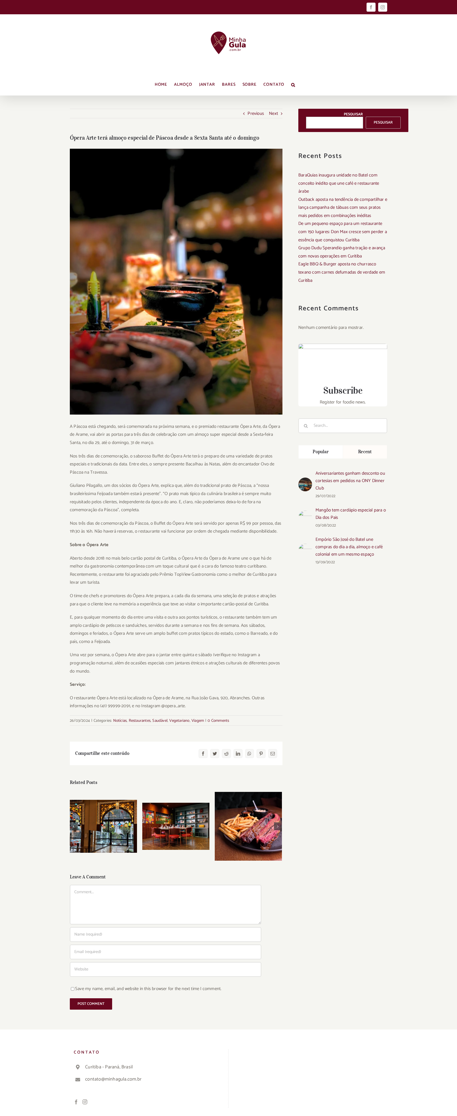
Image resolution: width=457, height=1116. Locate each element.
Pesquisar (353, 114)
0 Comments (218, 720)
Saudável (159, 720)
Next (273, 113)
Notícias (120, 720)
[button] (293, 84)
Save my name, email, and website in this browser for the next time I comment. (148, 988)
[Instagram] (85, 1101)
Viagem (197, 720)
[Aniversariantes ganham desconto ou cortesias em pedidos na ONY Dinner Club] (305, 481)
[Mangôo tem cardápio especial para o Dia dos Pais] (305, 514)
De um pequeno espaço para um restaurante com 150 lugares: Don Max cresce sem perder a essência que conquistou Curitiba (342, 231)
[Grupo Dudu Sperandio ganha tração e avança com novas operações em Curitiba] (175, 826)
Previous (256, 113)
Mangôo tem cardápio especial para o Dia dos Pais (351, 513)
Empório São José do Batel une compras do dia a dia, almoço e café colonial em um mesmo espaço (349, 547)
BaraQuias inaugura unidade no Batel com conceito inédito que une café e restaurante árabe (338, 183)
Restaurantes (139, 720)
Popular (320, 452)
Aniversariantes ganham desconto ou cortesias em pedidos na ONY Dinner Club (350, 481)
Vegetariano (179, 720)
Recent (365, 452)
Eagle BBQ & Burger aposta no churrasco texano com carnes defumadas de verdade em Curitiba (341, 272)
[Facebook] (76, 1101)
